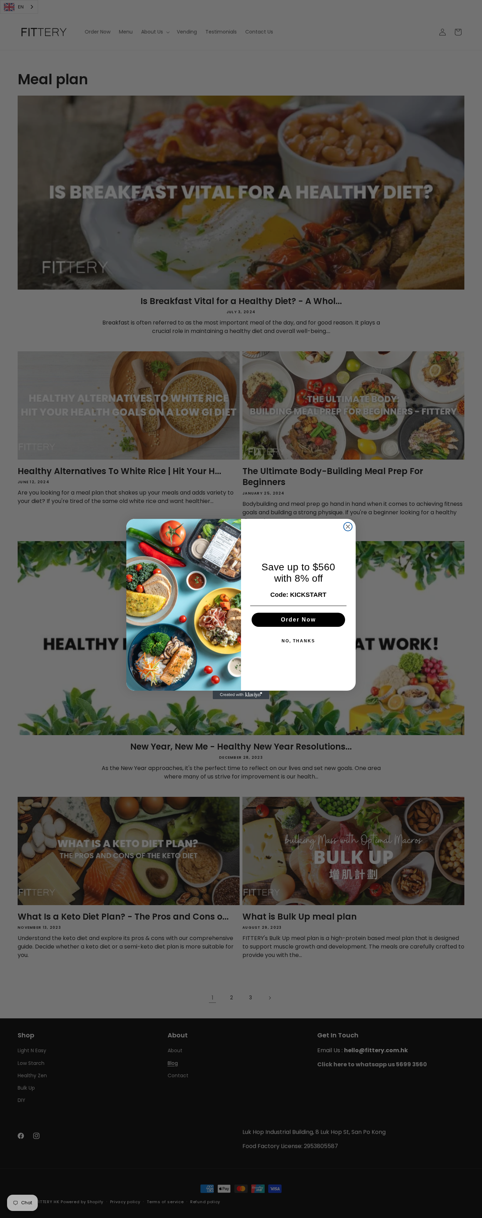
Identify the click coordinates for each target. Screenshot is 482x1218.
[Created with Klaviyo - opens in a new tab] (241, 695)
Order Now (298, 620)
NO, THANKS (298, 640)
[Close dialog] (348, 526)
